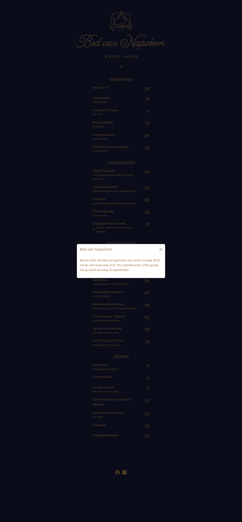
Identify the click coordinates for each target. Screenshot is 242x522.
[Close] (161, 249)
